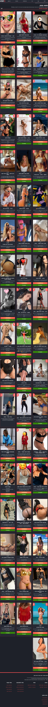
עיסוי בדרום (33, 685)
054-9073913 (8, 597)
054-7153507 (41, 40)
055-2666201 (8, 494)
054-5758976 (24, 283)
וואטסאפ (40, 42)
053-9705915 (8, 528)
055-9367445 (24, 563)
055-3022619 (24, 529)
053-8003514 (24, 457)
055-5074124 (41, 283)
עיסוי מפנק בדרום (44, 697)
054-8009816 (41, 109)
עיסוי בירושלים (30, 685)
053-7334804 (8, 352)
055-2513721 (41, 563)
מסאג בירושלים (41, 685)
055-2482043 (41, 141)
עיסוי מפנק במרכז (44, 701)
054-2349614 (24, 76)
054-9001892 (8, 180)
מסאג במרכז (45, 687)
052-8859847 (41, 317)
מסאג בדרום (45, 685)
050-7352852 (24, 423)
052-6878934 (24, 597)
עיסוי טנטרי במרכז (9, 689)
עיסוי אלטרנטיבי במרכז (20, 689)
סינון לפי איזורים (43, 8)
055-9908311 (24, 179)
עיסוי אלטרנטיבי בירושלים (20, 687)
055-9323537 (24, 40)
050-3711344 (8, 214)
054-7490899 (8, 145)
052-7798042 (24, 109)
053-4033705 (8, 458)
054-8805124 (8, 105)
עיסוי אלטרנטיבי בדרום (20, 685)
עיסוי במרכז (33, 687)
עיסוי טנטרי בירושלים (9, 687)
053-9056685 (8, 74)
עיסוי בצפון (30, 687)
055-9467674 (24, 388)
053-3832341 (24, 354)
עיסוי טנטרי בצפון (9, 691)
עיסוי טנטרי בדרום (9, 685)
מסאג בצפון (41, 687)
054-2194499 (24, 492)
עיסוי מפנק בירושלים (44, 699)
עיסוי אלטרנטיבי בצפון (20, 691)
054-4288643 (8, 42)
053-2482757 (41, 528)
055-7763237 (41, 214)
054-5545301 (8, 563)
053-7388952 (8, 386)
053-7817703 (41, 458)
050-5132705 (41, 667)
